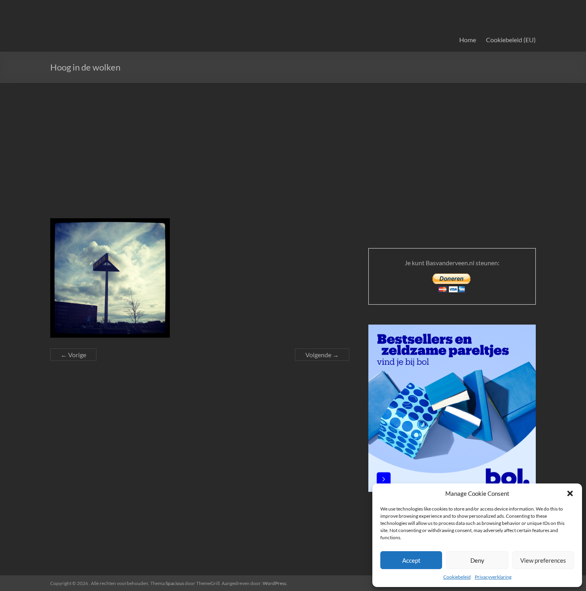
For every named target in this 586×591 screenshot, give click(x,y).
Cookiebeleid (457, 577)
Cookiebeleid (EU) (511, 39)
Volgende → (322, 354)
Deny (477, 560)
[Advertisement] (293, 142)
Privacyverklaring (493, 577)
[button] (570, 493)
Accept (411, 560)
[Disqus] (199, 470)
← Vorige (73, 354)
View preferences (543, 560)
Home (467, 39)
